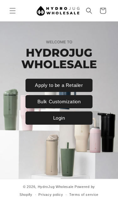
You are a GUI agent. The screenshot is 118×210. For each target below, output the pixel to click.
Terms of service (83, 194)
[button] (13, 11)
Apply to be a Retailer (59, 85)
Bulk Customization (59, 101)
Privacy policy (50, 194)
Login (59, 118)
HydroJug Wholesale (56, 187)
